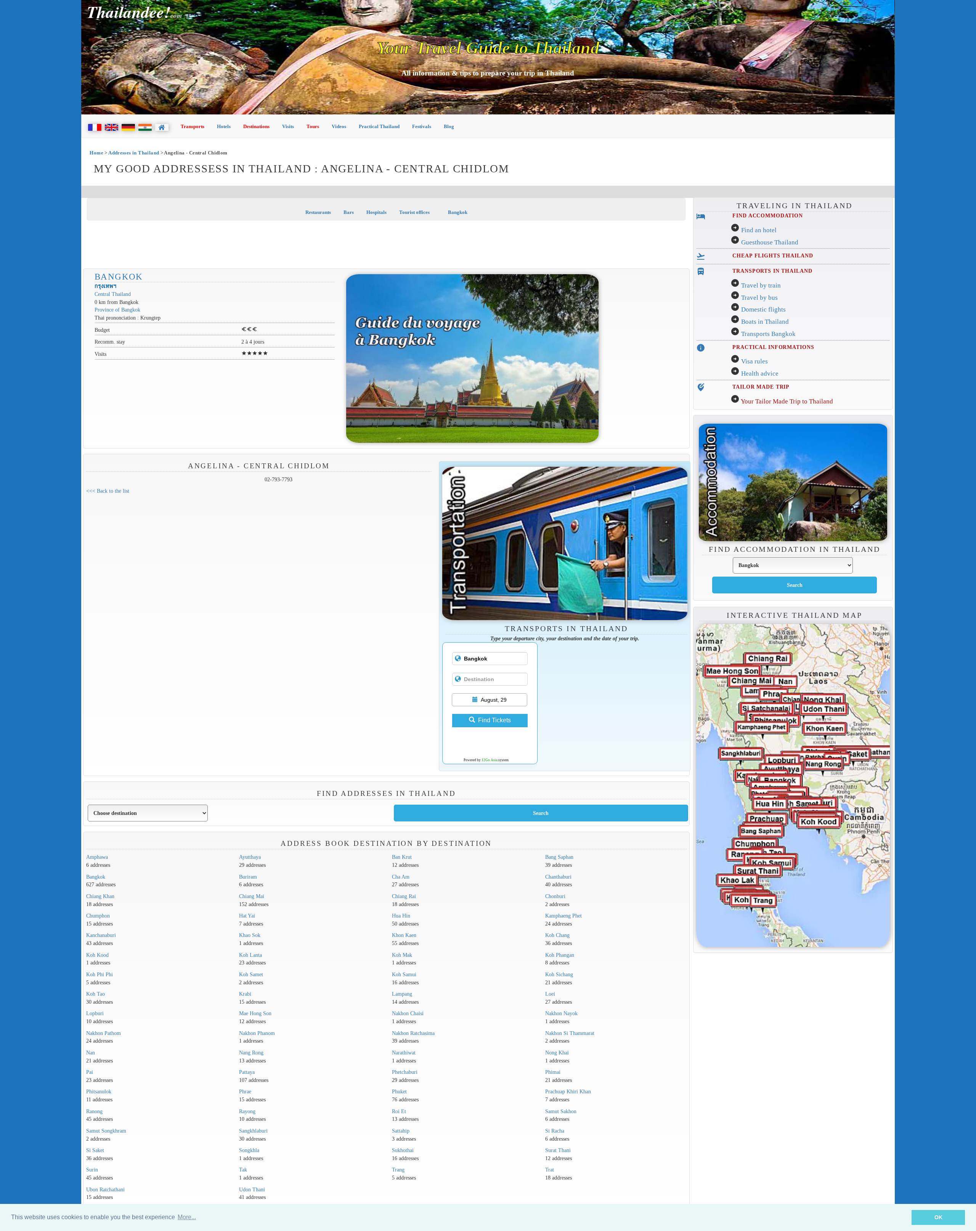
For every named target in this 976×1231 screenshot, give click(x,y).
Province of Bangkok (117, 310)
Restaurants (318, 212)
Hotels (224, 126)
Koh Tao (95, 994)
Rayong (247, 1111)
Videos (339, 126)
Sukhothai (403, 1150)
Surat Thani (558, 1150)
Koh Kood (97, 955)
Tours (313, 126)
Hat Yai (247, 916)
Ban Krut (402, 857)
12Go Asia (490, 760)
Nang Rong (251, 1052)
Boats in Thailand (765, 321)
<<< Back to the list (107, 491)
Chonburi (555, 896)
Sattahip (400, 1131)
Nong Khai (557, 1052)
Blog (449, 126)
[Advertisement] (386, 245)
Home (96, 153)
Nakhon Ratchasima (413, 1033)
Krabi (245, 994)
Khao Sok (249, 935)
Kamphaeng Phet (563, 916)
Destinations (256, 126)
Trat (549, 1170)
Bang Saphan (559, 857)
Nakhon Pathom (103, 1033)
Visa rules (754, 361)
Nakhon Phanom (257, 1033)
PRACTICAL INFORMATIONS (773, 347)
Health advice (760, 373)
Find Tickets (494, 720)
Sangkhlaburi (253, 1131)
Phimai (552, 1072)
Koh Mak (402, 955)
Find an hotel (759, 230)
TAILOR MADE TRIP (761, 387)
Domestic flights (763, 309)
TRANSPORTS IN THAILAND (772, 271)
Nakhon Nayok (561, 1013)
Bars (349, 212)
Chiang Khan (100, 896)
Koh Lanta (250, 955)
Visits (288, 126)
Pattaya (247, 1072)
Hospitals (376, 212)
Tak (243, 1170)
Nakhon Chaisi (408, 1013)
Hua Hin (401, 916)
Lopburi (95, 1013)
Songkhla (249, 1150)
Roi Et (399, 1111)
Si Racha (554, 1131)
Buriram (248, 877)
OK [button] (938, 1217)
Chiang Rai (404, 896)
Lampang (402, 994)
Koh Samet (251, 974)
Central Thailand (113, 294)
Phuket (399, 1091)
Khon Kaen (404, 935)
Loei (550, 994)
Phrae (245, 1091)
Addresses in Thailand (133, 153)
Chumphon (98, 916)
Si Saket (95, 1150)
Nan (90, 1052)
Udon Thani (252, 1189)
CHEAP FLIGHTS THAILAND (772, 255)
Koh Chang (557, 935)
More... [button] (187, 1217)
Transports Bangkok (768, 333)
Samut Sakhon (560, 1111)
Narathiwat (404, 1052)
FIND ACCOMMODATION (767, 215)
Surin (92, 1170)
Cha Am (400, 877)
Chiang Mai (251, 896)
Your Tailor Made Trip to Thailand (787, 401)
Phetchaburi (404, 1072)
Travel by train (761, 285)
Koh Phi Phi (99, 974)
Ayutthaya (250, 857)
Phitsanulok (98, 1091)
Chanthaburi (558, 877)
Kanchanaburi (101, 935)
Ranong (94, 1111)
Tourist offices (414, 212)
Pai (89, 1072)
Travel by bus (759, 297)
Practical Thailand (379, 126)
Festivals (421, 126)
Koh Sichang (559, 974)
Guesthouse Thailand (769, 242)
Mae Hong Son (255, 1013)
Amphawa (97, 857)
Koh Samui (404, 974)
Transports (192, 126)
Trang (398, 1170)
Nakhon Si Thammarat (569, 1033)
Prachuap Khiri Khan (568, 1091)
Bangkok (457, 212)
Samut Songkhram (106, 1131)
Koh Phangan (559, 955)
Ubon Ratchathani (105, 1189)
